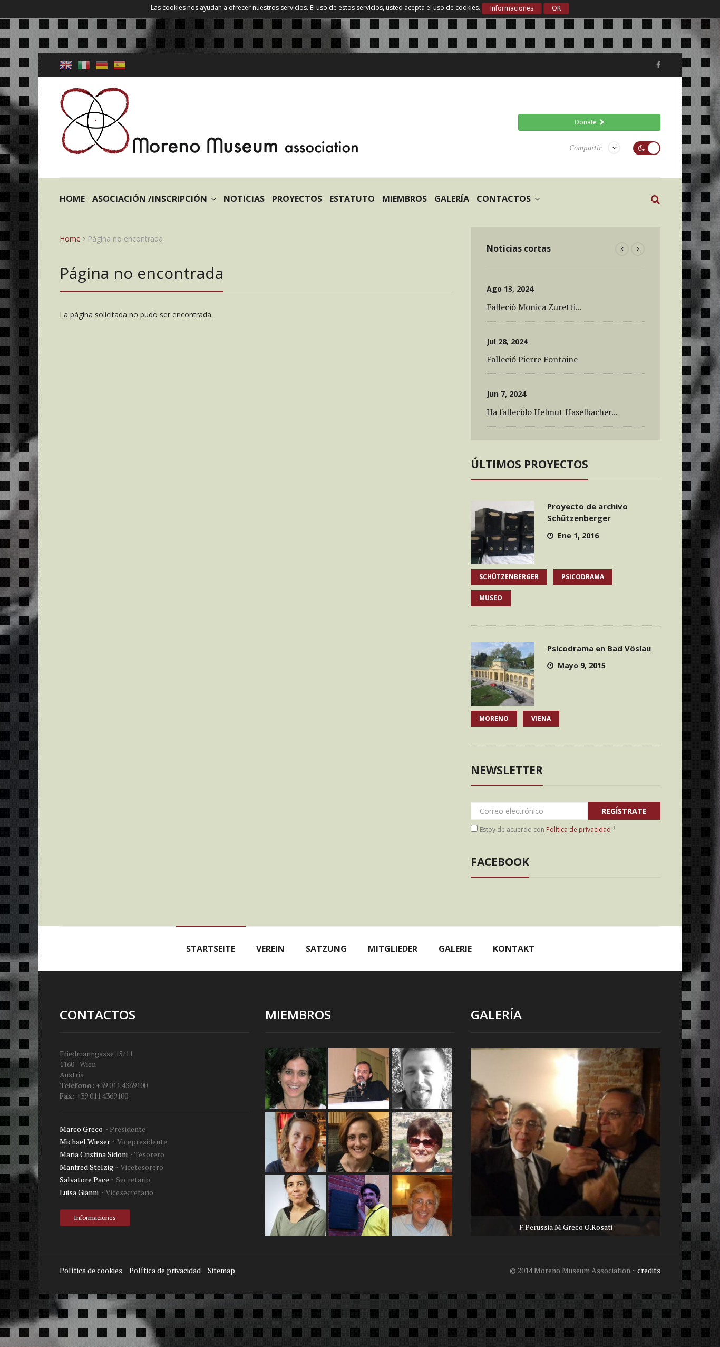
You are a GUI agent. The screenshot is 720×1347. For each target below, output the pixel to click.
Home (72, 199)
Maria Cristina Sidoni (94, 1154)
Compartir (585, 147)
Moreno (494, 718)
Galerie (455, 949)
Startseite (210, 949)
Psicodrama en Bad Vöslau (599, 648)
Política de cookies (91, 1270)
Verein (270, 949)
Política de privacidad (578, 829)
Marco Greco (81, 1129)
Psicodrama (582, 576)
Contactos (503, 199)
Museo (490, 597)
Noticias (244, 199)
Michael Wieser (85, 1142)
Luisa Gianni (79, 1192)
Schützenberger (509, 576)
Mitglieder (392, 949)
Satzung (326, 949)
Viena (541, 718)
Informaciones (511, 8)
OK (556, 8)
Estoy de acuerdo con (548, 829)
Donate (587, 122)
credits (648, 1270)
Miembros (404, 199)
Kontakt (513, 949)
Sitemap (221, 1270)
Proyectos (297, 199)
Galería (451, 199)
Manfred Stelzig (86, 1167)
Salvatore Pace (84, 1180)
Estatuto (352, 199)
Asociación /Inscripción (149, 199)
